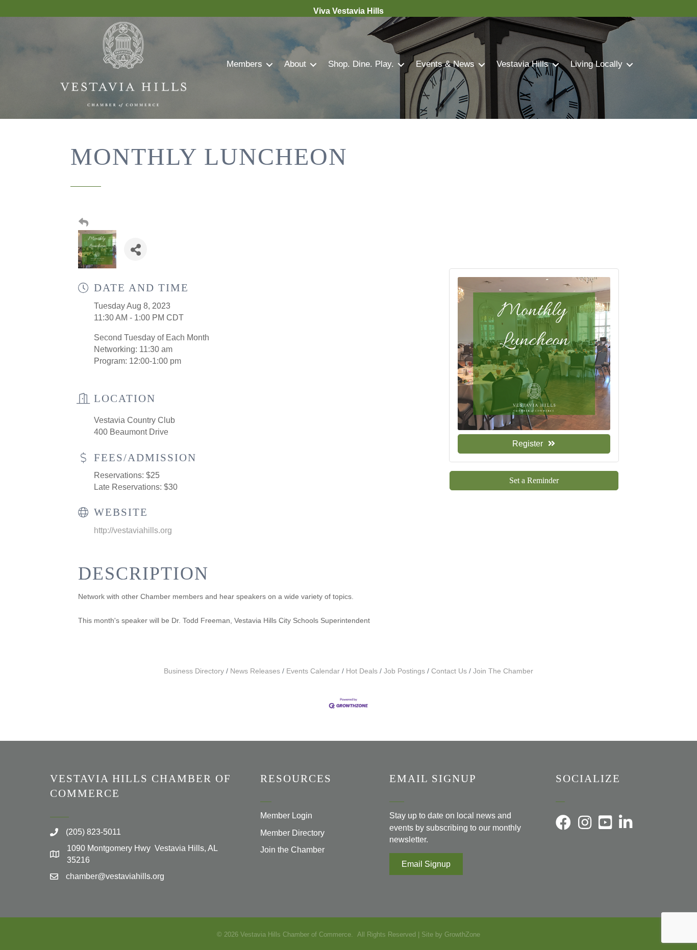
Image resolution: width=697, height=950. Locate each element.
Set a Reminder (534, 480)
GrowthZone (462, 934)
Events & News (445, 64)
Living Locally (596, 64)
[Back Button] (83, 223)
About (295, 64)
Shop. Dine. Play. (361, 64)
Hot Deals (362, 671)
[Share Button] (135, 249)
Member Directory (292, 833)
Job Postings (404, 671)
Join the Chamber (292, 849)
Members (244, 64)
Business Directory (194, 671)
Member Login (286, 815)
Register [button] (527, 443)
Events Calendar (313, 671)
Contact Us (449, 671)
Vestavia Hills (522, 64)
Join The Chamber (503, 671)
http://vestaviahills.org (133, 530)
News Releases (255, 671)
